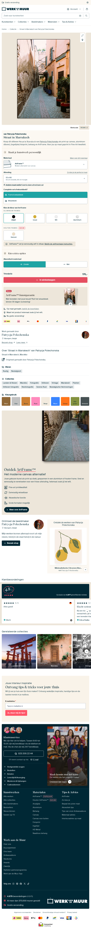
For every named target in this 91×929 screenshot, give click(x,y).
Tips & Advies (68, 22)
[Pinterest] (17, 883)
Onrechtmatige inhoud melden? (54, 912)
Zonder (26, 264)
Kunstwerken (7, 22)
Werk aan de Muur (15, 840)
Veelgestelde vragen (16, 767)
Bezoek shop (7, 342)
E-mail (36, 759)
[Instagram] (13, 883)
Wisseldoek (12, 201)
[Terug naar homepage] (15, 9)
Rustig (5, 371)
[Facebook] (21, 883)
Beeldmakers (37, 22)
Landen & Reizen (10, 383)
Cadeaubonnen (13, 785)
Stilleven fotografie (11, 387)
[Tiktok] (28, 883)
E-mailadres (10, 701)
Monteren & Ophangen (16, 781)
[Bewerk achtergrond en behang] (82, 40)
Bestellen (11, 770)
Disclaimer (37, 912)
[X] (24, 883)
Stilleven (45, 383)
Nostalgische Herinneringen (61, 387)
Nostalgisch (16, 371)
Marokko (23, 383)
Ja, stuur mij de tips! (16, 713)
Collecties (22, 22)
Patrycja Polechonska (16, 134)
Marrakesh (65, 383)
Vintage (55, 383)
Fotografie (34, 383)
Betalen (10, 774)
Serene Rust (41, 387)
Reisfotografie (27, 387)
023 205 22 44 (25, 753)
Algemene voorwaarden (22, 912)
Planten (76, 383)
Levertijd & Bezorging (16, 777)
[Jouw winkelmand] (87, 9)
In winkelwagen (47, 279)
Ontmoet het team (58, 781)
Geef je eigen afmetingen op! (24, 185)
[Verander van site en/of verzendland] (87, 2)
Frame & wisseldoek (15, 195)
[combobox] (40, 15)
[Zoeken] (86, 15)
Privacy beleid (72, 912)
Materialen (52, 22)
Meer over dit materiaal (78, 158)
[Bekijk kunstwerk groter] (82, 35)
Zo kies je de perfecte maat (77, 172)
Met (68, 264)
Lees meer (21, 342)
